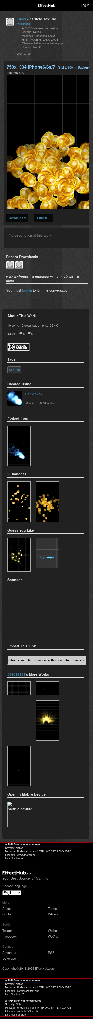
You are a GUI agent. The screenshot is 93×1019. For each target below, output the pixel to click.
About (6, 908)
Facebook (9, 936)
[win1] (47, 501)
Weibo (52, 930)
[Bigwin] (19, 501)
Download (17, 217)
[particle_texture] (19, 446)
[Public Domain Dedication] (18, 349)
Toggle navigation (6, 4)
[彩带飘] (19, 688)
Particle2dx (33, 393)
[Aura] (47, 720)
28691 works (46, 403)
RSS (51, 952)
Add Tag (14, 369)
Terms (52, 908)
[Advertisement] (32, 612)
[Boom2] (19, 555)
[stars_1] (47, 688)
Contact (8, 914)
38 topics (30, 403)
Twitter (7, 930)
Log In (27, 290)
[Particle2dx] (14, 399)
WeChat (53, 936)
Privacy (53, 914)
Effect (21, 18)
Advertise (9, 952)
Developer (9, 958)
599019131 (23, 24)
